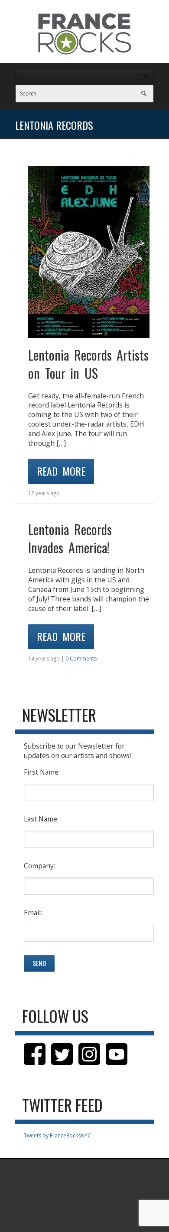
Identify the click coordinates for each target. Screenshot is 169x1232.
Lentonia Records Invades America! (70, 538)
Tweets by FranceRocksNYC (57, 1135)
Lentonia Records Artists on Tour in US (88, 364)
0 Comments (81, 658)
